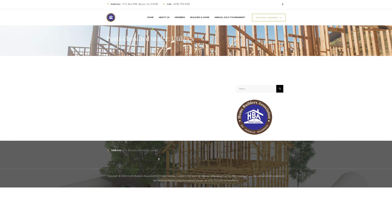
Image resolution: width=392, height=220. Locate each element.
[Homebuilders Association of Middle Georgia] (110, 17)
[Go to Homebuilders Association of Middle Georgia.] (107, 45)
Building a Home (199, 17)
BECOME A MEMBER (267, 17)
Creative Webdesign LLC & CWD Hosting (223, 176)
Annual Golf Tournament (230, 17)
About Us (164, 17)
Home (150, 17)
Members (180, 17)
